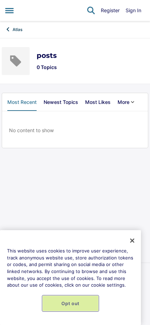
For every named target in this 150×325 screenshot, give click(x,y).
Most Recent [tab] (22, 102)
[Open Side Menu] (9, 10)
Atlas (17, 29)
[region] (70, 277)
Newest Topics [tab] (61, 102)
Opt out (70, 303)
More (123, 102)
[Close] (132, 240)
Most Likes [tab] (98, 102)
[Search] (91, 10)
